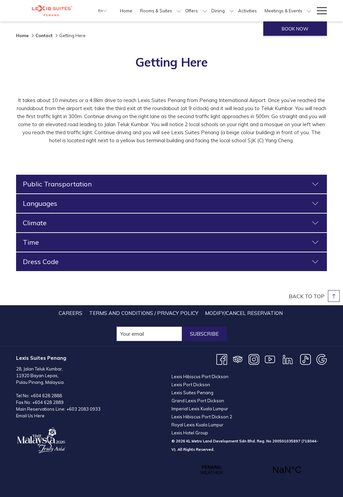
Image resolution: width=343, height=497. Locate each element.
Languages (40, 203)
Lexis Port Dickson (191, 384)
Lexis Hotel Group (190, 432)
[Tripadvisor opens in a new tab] (237, 359)
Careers (70, 313)
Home (22, 35)
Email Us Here (30, 415)
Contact (44, 35)
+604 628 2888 (46, 395)
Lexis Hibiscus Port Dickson (200, 376)
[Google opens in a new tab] (321, 359)
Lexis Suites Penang (192, 392)
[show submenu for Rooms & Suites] (179, 10)
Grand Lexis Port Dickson (198, 400)
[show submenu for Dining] (231, 10)
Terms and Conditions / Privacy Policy (143, 313)
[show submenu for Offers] (205, 10)
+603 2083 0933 (83, 409)
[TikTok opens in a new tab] (305, 359)
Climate (35, 223)
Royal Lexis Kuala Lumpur (197, 424)
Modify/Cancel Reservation (244, 313)
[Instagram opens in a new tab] (254, 359)
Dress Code (41, 261)
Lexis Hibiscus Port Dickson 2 (202, 416)
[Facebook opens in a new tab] (221, 359)
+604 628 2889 (48, 402)
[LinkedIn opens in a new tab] (288, 359)
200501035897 (286, 441)
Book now (295, 29)
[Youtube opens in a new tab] (270, 359)
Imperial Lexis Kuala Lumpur (200, 408)
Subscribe (204, 334)
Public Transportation (57, 184)
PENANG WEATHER (249, 469)
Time (31, 242)
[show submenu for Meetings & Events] (309, 10)
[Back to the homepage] (52, 10)
